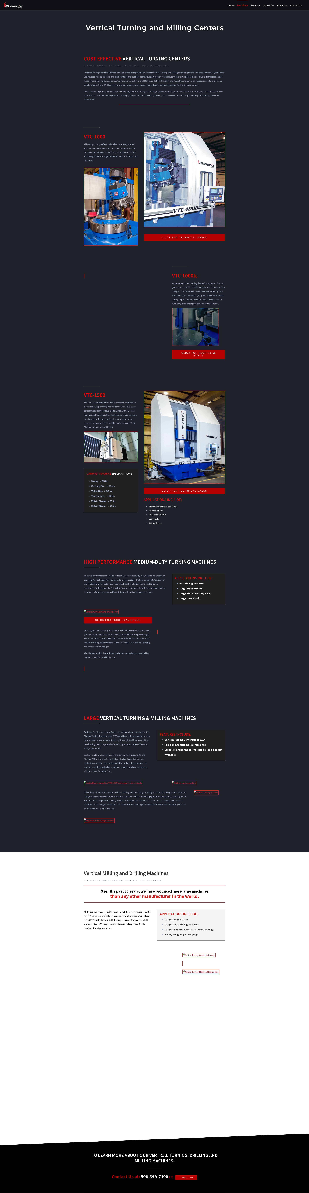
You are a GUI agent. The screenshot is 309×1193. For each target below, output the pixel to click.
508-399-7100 (154, 1176)
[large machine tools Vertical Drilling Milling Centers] (195, 310)
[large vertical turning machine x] (99, 820)
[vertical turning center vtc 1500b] (111, 433)
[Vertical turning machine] (184, 783)
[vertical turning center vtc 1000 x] (184, 134)
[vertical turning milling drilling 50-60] (101, 611)
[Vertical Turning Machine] (206, 792)
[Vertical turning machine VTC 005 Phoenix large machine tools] (113, 783)
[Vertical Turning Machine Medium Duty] (201, 971)
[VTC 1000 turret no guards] (111, 170)
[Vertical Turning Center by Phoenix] (199, 955)
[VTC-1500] (184, 393)
